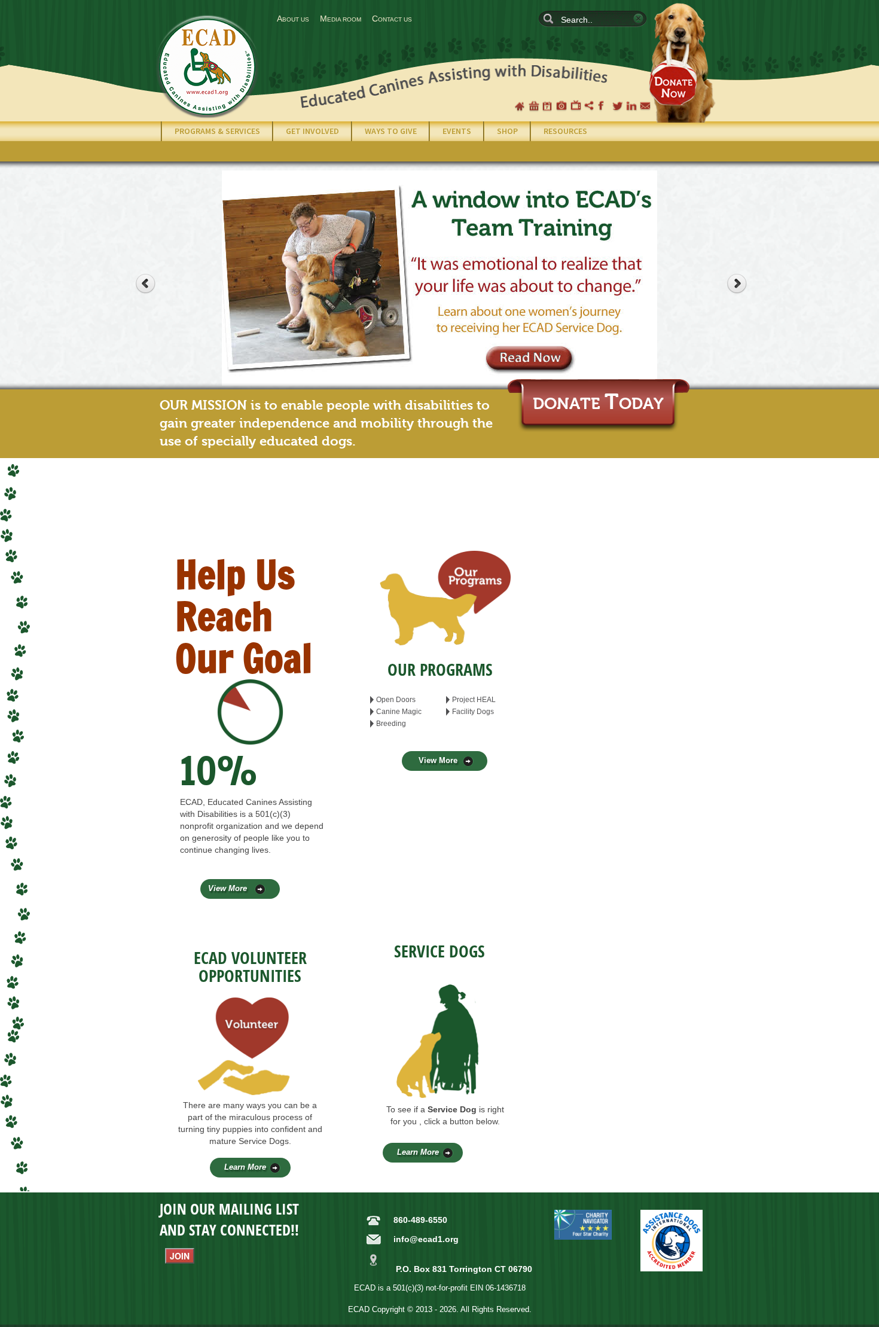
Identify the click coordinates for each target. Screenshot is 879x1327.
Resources (565, 131)
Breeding (391, 723)
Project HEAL (474, 699)
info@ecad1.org (426, 1239)
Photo (561, 105)
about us (293, 18)
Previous (152, 285)
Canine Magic (399, 711)
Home (520, 105)
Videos (576, 105)
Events (456, 131)
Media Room (340, 18)
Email (645, 105)
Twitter (618, 105)
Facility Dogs (473, 711)
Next (744, 285)
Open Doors (396, 699)
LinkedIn (631, 105)
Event (548, 105)
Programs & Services (217, 131)
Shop (534, 105)
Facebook (603, 105)
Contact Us (392, 18)
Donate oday (598, 404)
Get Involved (312, 131)
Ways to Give (391, 131)
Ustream (590, 105)
